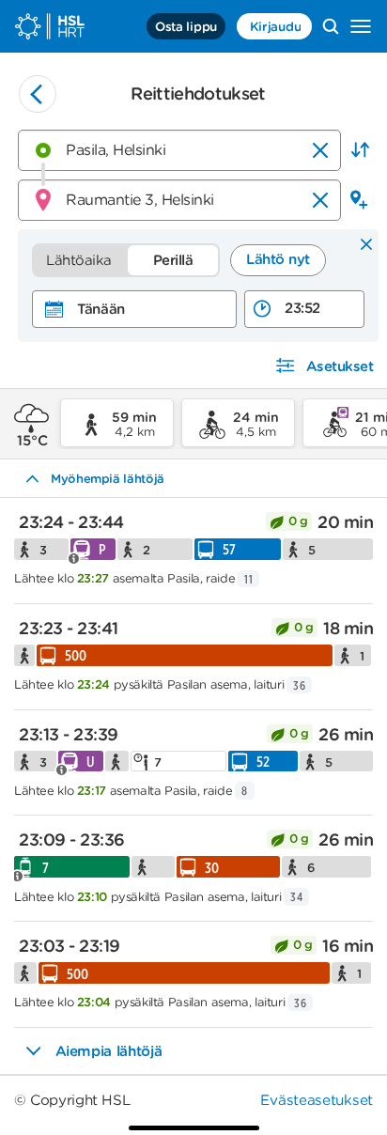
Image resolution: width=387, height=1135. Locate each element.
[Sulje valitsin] (366, 245)
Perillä (173, 260)
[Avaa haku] (330, 26)
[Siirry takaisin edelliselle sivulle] (37, 94)
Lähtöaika (79, 260)
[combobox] (179, 150)
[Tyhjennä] (320, 150)
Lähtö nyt (278, 259)
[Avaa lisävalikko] (360, 26)
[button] (360, 150)
